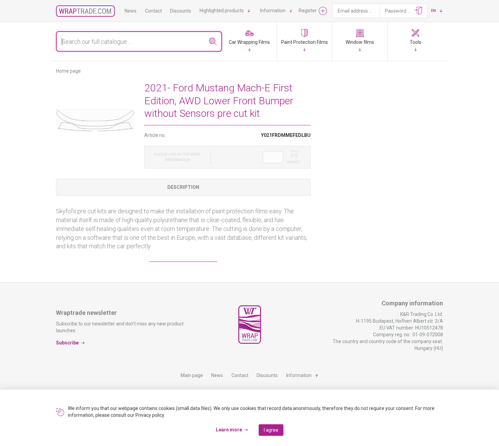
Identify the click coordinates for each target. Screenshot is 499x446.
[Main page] (85, 11)
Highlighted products (222, 10)
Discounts (180, 11)
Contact (153, 11)
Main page (192, 375)
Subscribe (67, 342)
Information (272, 10)
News (130, 11)
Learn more (229, 429)
